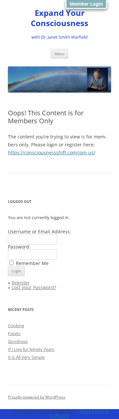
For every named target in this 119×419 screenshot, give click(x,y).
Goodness (18, 341)
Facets (14, 333)
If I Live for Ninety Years (31, 349)
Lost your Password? (34, 287)
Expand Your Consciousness (59, 18)
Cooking (16, 325)
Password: (19, 247)
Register (21, 283)
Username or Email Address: (39, 231)
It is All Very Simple (26, 357)
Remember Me (32, 263)
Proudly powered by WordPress (36, 397)
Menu (59, 53)
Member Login (86, 4)
